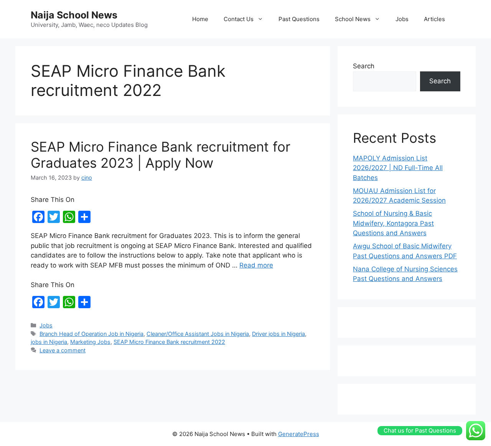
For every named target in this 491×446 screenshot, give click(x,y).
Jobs (402, 19)
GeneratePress (298, 434)
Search (363, 66)
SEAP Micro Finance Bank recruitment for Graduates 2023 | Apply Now (160, 155)
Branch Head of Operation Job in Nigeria (91, 333)
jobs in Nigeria (49, 342)
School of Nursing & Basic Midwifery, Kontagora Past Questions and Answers (393, 223)
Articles (434, 19)
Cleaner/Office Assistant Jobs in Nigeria (198, 333)
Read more (256, 265)
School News (353, 19)
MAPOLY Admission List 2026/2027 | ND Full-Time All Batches (398, 168)
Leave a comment (63, 350)
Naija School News (74, 15)
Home (200, 19)
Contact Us (239, 19)
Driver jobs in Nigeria (278, 333)
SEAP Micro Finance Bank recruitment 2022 (169, 342)
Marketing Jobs (90, 342)
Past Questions (299, 19)
